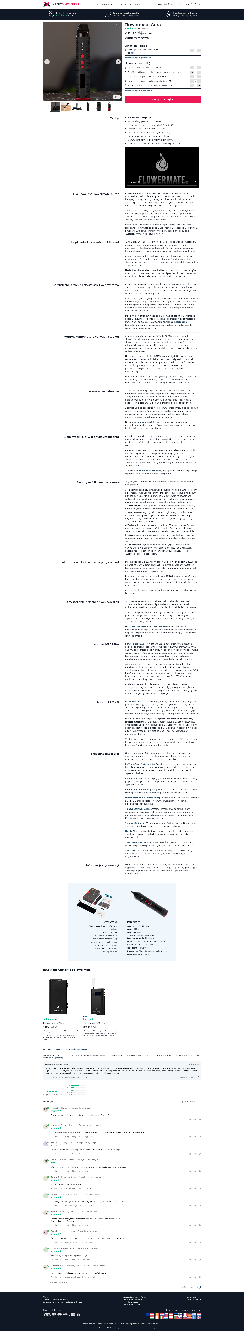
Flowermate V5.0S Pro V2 (138, 644)
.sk (180, 1317)
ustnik (128, 276)
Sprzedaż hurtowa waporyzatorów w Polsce (62, 1302)
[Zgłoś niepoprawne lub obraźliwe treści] (200, 1119)
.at (152, 1314)
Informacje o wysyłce (132, 1299)
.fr (185, 1314)
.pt (176, 1317)
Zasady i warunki (88, 1324)
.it (162, 1317)
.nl (199, 1314)
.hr (162, 1314)
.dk (171, 1314)
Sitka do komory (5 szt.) (137, 842)
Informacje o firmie (131, 1304)
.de (189, 1314)
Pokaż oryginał (85, 1137)
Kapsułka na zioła (134, 778)
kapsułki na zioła (146, 422)
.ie (157, 1317)
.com (148, 1314)
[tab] (122, 1049)
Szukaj (186, 4)
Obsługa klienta (194, 1299)
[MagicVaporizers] (61, 4)
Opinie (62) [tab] (48, 1101)
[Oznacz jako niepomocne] (195, 1119)
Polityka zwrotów (131, 1302)
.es (189, 1317)
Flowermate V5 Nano (54, 1023)
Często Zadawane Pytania (134, 1297)
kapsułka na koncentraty (149, 470)
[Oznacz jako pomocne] (190, 1119)
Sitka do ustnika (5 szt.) (137, 850)
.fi (180, 1314)
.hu (152, 1317)
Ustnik (128, 831)
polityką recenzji (56, 1058)
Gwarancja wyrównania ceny (56, 1299)
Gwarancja (191, 1297)
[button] (118, 26)
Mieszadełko (180, 322)
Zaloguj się (161, 4)
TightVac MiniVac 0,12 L (137, 809)
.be (157, 1314)
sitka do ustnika (162, 626)
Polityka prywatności (105, 1324)
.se (194, 1317)
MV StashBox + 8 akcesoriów (140, 764)
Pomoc (174, 4)
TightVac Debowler (135, 823)
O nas (45, 1297)
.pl (171, 1317)
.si (185, 1317)
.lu (166, 1317)
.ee (176, 1314)
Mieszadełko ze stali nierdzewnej (142, 798)
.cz (166, 1314)
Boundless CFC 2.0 (134, 701)
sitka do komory (140, 626)
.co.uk (199, 1317)
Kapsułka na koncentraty (138, 789)
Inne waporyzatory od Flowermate (67, 969)
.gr (194, 1314)
